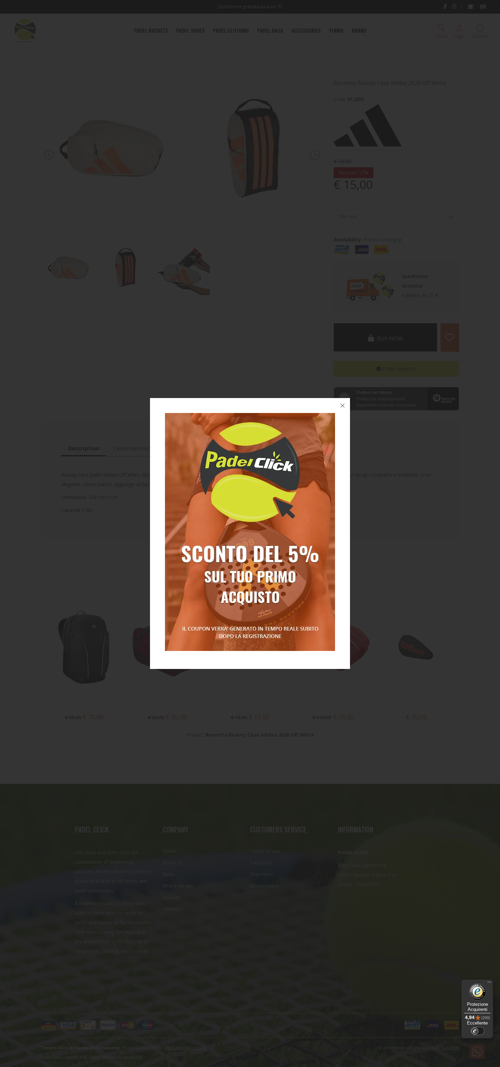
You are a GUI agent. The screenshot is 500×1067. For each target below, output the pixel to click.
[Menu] (489, 984)
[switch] (477, 1031)
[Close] (342, 405)
